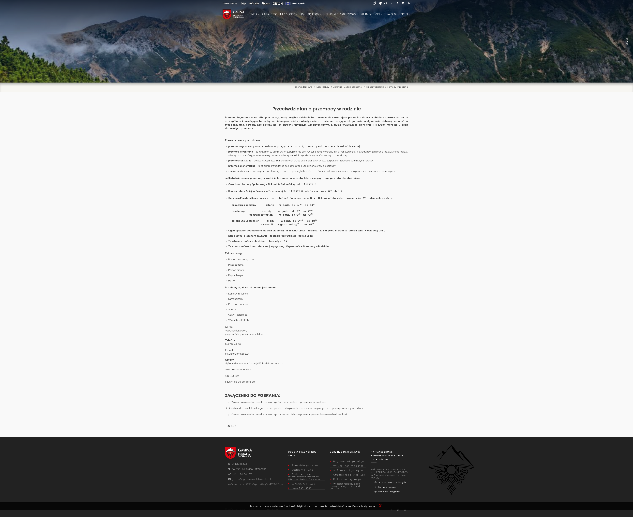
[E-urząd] (266, 3)
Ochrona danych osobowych (392, 482)
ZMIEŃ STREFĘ (230, 3)
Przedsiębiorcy (309, 14)
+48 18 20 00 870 (242, 474)
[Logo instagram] (403, 3)
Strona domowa (303, 86)
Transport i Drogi (396, 14)
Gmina (253, 14)
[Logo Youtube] (408, 3)
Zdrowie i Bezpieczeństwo (347, 86)
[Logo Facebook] (397, 3)
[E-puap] (254, 3)
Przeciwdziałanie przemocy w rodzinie (387, 86)
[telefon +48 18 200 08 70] (391, 3)
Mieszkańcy (287, 14)
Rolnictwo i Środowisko (340, 14)
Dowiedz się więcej (363, 506)
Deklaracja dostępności (389, 491)
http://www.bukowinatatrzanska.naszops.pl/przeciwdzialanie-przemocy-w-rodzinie (275, 402)
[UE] (295, 3)
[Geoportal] (277, 3)
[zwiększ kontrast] (381, 3)
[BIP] (243, 3)
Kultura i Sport (370, 14)
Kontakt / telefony (387, 487)
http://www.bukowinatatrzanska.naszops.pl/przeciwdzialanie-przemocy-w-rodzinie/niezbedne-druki (286, 414)
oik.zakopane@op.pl (237, 353)
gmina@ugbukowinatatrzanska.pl (251, 479)
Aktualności (270, 14)
